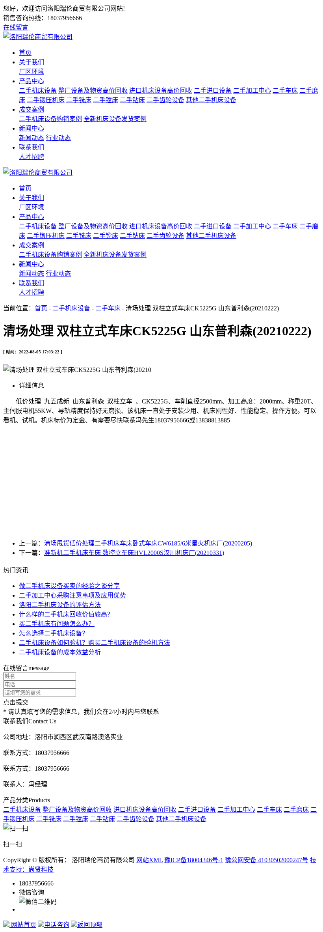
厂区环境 (31, 71)
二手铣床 (78, 100)
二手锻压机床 (46, 100)
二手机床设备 (38, 90)
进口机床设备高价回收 (160, 90)
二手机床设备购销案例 (50, 119)
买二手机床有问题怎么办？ (57, 623)
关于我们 (31, 62)
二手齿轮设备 (165, 100)
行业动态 (58, 137)
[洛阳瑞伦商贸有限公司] (37, 37)
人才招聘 (31, 156)
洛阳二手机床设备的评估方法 (60, 604)
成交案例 (31, 109)
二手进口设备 (213, 90)
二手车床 (285, 90)
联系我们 (31, 147)
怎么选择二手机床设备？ (53, 633)
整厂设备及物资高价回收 (93, 90)
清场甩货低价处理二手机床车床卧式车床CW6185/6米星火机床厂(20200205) (148, 543)
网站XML (149, 860)
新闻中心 (31, 128)
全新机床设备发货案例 (115, 119)
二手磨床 (296, 809)
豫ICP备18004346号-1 (193, 860)
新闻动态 (31, 137)
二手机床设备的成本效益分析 (60, 652)
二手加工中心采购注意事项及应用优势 (72, 595)
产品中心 (31, 81)
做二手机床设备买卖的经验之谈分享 (69, 586)
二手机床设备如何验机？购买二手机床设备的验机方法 (94, 642)
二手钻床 (132, 100)
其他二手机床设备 (211, 100)
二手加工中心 (252, 90)
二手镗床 (105, 100)
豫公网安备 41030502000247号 (266, 860)
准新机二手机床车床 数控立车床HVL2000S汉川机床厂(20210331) (134, 552)
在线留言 (15, 27)
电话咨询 (56, 924)
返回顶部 (89, 924)
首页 (25, 52)
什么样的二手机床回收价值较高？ (66, 614)
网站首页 (22, 924)
